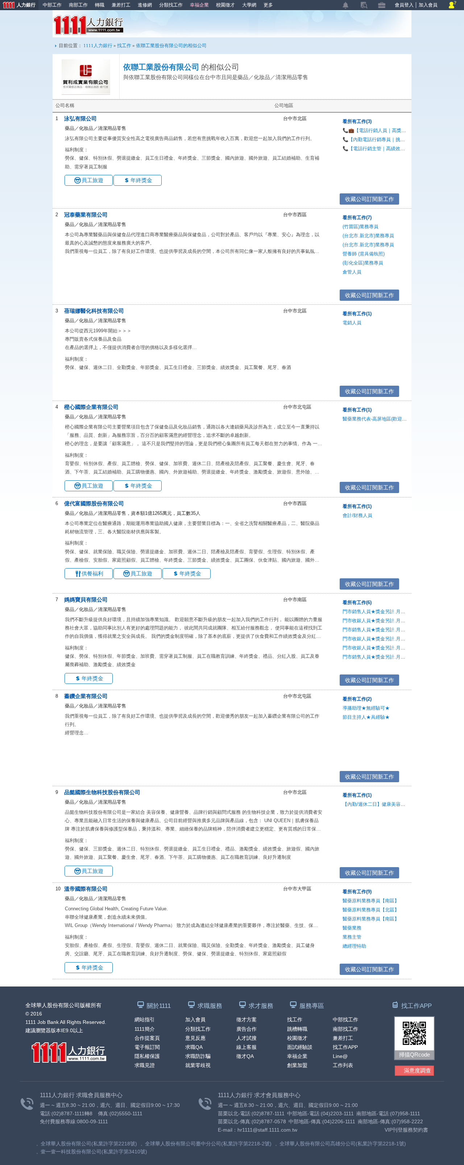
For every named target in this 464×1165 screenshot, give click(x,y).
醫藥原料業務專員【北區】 (371, 909)
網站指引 (144, 1019)
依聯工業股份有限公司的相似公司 (171, 45)
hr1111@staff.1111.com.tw (267, 1130)
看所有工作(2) (357, 699)
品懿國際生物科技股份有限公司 (102, 792)
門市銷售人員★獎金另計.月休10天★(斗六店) (390, 611)
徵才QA (245, 1056)
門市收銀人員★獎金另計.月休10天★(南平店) (390, 638)
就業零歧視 (198, 1065)
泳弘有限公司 (80, 118)
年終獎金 (141, 180)
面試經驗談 (299, 1047)
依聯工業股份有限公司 (161, 67)
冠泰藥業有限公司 (86, 215)
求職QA (194, 1047)
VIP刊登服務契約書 (406, 1130)
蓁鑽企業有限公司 (86, 696)
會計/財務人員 (357, 515)
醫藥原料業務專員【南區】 (371, 900)
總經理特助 (354, 946)
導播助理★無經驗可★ (366, 708)
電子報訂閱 (147, 1047)
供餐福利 (92, 573)
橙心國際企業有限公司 (91, 407)
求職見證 (144, 1065)
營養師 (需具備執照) (364, 254)
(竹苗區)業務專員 (360, 226)
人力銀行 (18, 5)
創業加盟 (297, 1065)
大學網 (249, 5)
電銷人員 (352, 322)
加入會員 (428, 5)
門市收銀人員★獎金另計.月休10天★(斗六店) (390, 620)
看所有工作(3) (357, 121)
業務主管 (352, 937)
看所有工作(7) (357, 217)
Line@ (340, 1056)
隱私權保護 (147, 1056)
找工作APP (345, 1047)
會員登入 (404, 5)
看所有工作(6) (357, 602)
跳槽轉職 (297, 1029)
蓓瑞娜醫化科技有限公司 (94, 311)
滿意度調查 (417, 1070)
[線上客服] (452, 5)
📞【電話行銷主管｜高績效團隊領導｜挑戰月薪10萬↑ (399, 148)
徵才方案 (246, 1019)
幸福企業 (199, 5)
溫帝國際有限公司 (86, 889)
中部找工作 (345, 1019)
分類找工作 (171, 5)
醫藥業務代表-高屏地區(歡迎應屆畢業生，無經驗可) (397, 419)
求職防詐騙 (198, 1056)
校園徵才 (225, 5)
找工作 (124, 45)
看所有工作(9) (357, 891)
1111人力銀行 (89, 25)
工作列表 (343, 1065)
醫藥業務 (352, 928)
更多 (268, 5)
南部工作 (78, 5)
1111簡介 (144, 1029)
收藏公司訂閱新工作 (369, 199)
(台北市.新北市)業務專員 (368, 235)
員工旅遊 (92, 180)
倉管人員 (352, 272)
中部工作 (52, 5)
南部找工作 (345, 1029)
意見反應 (195, 1038)
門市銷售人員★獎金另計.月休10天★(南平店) (390, 629)
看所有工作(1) (357, 313)
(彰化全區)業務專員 (363, 263)
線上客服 (246, 1047)
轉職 (99, 5)
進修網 (145, 5)
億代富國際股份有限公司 (94, 503)
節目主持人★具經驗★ (366, 717)
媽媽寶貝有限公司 (86, 599)
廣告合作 (246, 1029)
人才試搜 (246, 1038)
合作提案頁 (147, 1038)
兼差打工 (121, 5)
